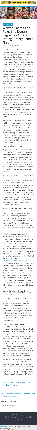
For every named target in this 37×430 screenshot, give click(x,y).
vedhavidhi (17, 45)
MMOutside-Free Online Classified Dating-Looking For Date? (18, 394)
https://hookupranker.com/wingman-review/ (18, 261)
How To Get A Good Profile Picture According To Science (16, 383)
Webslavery (4, 426)
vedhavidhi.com (8, 24)
